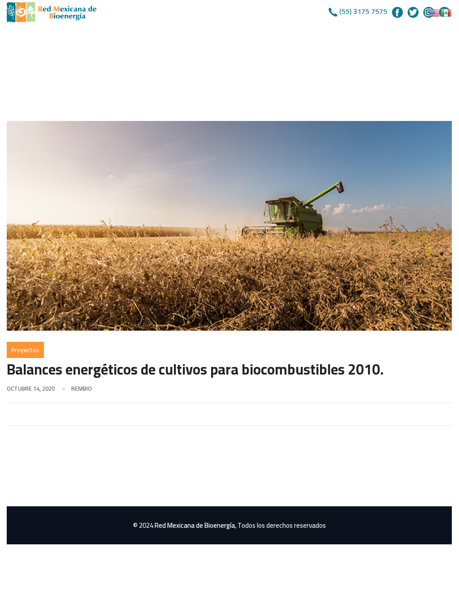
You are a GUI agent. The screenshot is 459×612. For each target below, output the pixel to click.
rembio (81, 388)
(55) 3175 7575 (363, 11)
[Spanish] (446, 12)
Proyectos (25, 350)
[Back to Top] (440, 597)
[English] (435, 12)
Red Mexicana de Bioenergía (195, 525)
